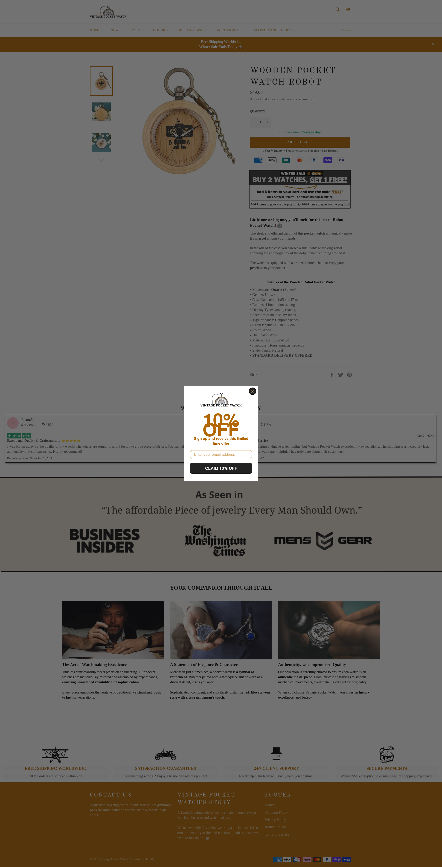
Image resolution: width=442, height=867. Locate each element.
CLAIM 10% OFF (221, 468)
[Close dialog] (252, 391)
